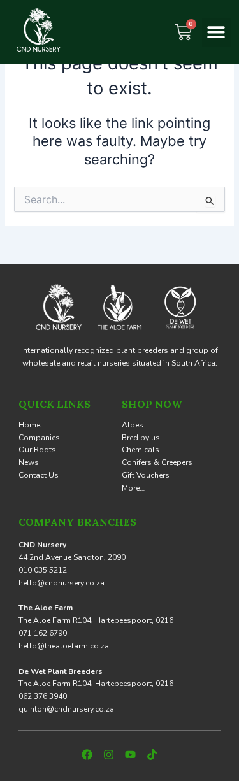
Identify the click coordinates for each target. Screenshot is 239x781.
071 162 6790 (42, 633)
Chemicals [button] (140, 450)
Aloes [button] (132, 425)
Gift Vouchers (146, 475)
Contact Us (38, 475)
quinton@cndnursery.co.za (66, 709)
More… (133, 488)
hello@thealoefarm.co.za (63, 646)
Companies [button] (39, 438)
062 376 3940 (42, 696)
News (28, 462)
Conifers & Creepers (157, 462)
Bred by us (141, 438)
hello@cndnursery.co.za (61, 583)
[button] (216, 32)
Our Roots (37, 450)
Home (29, 425)
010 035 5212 (42, 570)
